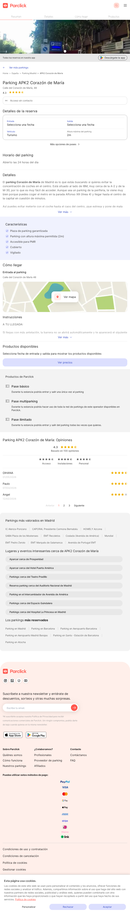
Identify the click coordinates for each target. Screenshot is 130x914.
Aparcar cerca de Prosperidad (26, 559)
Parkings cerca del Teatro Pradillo (28, 576)
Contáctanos (78, 755)
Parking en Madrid (15, 628)
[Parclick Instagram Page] (5, 680)
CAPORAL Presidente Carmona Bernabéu (55, 529)
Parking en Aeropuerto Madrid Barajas (26, 635)
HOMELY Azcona (93, 529)
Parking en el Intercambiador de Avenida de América (38, 594)
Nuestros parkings (14, 766)
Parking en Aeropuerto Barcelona (79, 628)
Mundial (109, 535)
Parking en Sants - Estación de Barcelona (76, 635)
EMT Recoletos (52, 535)
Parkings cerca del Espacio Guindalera (30, 603)
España (15, 73)
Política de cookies (15, 862)
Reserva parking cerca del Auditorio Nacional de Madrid (40, 585)
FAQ (72, 760)
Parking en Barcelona (43, 628)
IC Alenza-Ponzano (16, 529)
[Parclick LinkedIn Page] (12, 680)
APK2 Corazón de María (51, 73)
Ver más (63, 212)
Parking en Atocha (15, 642)
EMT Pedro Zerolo (15, 542)
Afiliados (39, 766)
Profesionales (42, 755)
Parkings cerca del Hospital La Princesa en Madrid (37, 612)
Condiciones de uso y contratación (25, 849)
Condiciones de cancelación (21, 856)
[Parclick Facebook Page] (19, 680)
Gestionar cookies (14, 869)
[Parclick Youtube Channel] (25, 680)
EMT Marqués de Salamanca (47, 542)
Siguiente (79, 505)
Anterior (50, 505)
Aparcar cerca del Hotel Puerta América (31, 567)
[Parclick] (15, 5)
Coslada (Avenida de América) (83, 535)
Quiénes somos (12, 755)
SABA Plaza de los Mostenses (22, 535)
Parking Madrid (29, 73)
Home (5, 73)
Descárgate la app (115, 57)
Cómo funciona (12, 760)
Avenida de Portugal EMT (82, 542)
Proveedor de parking (48, 760)
